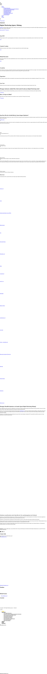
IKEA (1, 266)
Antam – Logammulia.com (4, 342)
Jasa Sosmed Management (7, 10)
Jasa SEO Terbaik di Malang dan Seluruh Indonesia (12, 614)
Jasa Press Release (6, 14)
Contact (3, 17)
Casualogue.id (2, 273)
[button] (0, 2)
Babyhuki (1, 366)
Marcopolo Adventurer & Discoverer (5, 354)
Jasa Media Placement (7, 613)
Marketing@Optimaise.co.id (4, 585)
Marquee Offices (2, 305)
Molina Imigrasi (2, 225)
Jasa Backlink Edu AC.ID (7, 11)
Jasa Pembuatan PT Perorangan (9, 618)
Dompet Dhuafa (2, 378)
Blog (2, 16)
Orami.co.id (1, 188)
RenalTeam (1, 390)
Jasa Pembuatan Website (7, 12)
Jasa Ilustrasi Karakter (7, 619)
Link (0, 39)
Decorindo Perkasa (3, 241)
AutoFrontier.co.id (2, 317)
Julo (0, 232)
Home (3, 6)
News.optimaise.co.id (4, 595)
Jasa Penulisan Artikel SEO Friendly (9, 9)
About (3, 15)
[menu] (0, 19)
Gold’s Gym (2, 281)
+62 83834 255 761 (3, 536)
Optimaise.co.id (22, 410)
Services (3, 7)
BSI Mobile (1, 293)
